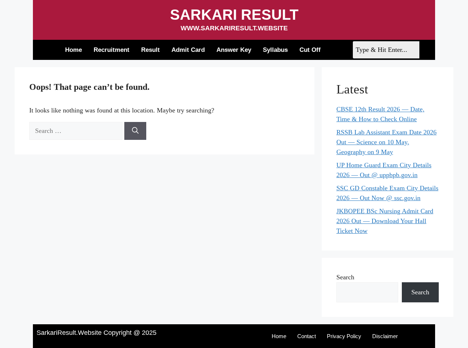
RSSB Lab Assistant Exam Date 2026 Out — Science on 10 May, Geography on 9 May (386, 142)
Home (73, 49)
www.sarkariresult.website (234, 28)
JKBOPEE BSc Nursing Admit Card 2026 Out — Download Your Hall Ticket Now (384, 220)
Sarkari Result (234, 15)
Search (345, 277)
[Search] (135, 131)
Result (150, 49)
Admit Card (188, 49)
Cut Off (310, 49)
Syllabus (275, 49)
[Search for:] (76, 130)
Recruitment (111, 49)
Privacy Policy (344, 336)
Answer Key (233, 49)
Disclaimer (385, 336)
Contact (306, 336)
